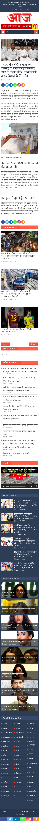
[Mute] (32, 486)
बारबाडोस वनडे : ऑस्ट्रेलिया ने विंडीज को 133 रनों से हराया (18, 330)
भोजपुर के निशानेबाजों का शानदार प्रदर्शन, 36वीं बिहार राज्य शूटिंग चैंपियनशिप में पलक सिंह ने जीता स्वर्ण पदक (20, 370)
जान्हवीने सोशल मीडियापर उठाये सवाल (13, 674)
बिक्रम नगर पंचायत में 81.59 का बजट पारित (16, 453)
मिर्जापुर (31, 772)
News (5, 728)
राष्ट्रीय (31, 733)
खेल (4, 778)
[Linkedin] (11, 85)
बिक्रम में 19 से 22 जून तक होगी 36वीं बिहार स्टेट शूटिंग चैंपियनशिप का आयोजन (20, 407)
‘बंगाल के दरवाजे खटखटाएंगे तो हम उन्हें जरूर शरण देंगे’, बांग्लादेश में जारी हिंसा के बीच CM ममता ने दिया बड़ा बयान (34, 344)
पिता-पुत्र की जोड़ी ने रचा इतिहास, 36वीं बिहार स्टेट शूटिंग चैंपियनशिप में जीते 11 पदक (20, 379)
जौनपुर (31, 754)
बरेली (17, 769)
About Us (12, 4)
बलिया (31, 759)
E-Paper (19, 7)
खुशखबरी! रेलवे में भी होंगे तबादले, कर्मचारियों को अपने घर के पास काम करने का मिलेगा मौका (17, 294)
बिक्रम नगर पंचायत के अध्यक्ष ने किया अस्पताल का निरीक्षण (19, 432)
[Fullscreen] (36, 486)
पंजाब (17, 746)
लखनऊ (31, 737)
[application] (19, 477)
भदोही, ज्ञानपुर (33, 763)
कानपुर (5, 773)
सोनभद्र (31, 777)
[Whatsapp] (15, 85)
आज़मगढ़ (32, 745)
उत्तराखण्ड (6, 764)
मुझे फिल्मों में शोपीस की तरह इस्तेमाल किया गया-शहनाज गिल (20, 609)
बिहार (17, 778)
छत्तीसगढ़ (6, 791)
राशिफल (31, 728)
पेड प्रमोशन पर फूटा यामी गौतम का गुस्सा (13, 593)
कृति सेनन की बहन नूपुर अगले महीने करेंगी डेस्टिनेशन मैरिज (19, 658)
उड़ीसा (4, 755)
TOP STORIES (7, 733)
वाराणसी (31, 742)
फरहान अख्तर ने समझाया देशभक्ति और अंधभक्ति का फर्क (18, 690)
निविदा (18, 742)
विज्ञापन (31, 782)
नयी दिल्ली (19, 737)
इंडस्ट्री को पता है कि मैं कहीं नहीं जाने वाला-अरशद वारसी (18, 707)
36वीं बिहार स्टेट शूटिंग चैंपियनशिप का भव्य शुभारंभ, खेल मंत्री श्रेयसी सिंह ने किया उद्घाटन (20, 398)
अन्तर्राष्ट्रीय (6, 742)
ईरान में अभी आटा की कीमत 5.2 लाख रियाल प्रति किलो (20, 425)
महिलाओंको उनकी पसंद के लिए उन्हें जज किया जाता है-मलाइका (20, 625)
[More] (23, 85)
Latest (5, 724)
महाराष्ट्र (18, 791)
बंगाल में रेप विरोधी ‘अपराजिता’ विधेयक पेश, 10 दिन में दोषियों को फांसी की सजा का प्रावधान (18, 256)
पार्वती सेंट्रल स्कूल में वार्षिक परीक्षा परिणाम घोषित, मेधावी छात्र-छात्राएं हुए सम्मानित (20, 417)
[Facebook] (3, 85)
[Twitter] (7, 85)
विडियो (31, 787)
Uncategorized (8, 737)
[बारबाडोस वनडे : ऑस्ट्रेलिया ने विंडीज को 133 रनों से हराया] (19, 317)
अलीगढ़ (5, 746)
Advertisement (22, 4)
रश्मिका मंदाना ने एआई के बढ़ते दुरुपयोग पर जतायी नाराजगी (19, 642)
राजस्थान (31, 724)
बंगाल (18, 764)
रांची (17, 796)
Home (5, 4)
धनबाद (18, 728)
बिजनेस (18, 773)
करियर (5, 769)
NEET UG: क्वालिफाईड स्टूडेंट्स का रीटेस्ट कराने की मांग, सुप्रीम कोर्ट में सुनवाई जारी (7, 344)
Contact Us (32, 4)
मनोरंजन (18, 787)
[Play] (3, 486)
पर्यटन (18, 755)
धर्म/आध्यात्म (20, 733)
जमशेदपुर (6, 796)
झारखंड (18, 724)
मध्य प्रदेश (19, 782)
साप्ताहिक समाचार (11, 578)
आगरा (5, 751)
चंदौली (31, 749)
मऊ (30, 768)
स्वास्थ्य (31, 800)
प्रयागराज (19, 760)
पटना (17, 751)
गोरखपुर (5, 787)
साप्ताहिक (32, 796)
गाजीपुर (5, 782)
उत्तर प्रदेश (6, 760)
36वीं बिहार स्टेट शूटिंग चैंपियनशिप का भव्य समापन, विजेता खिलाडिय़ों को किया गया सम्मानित (19, 389)
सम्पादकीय (32, 791)
